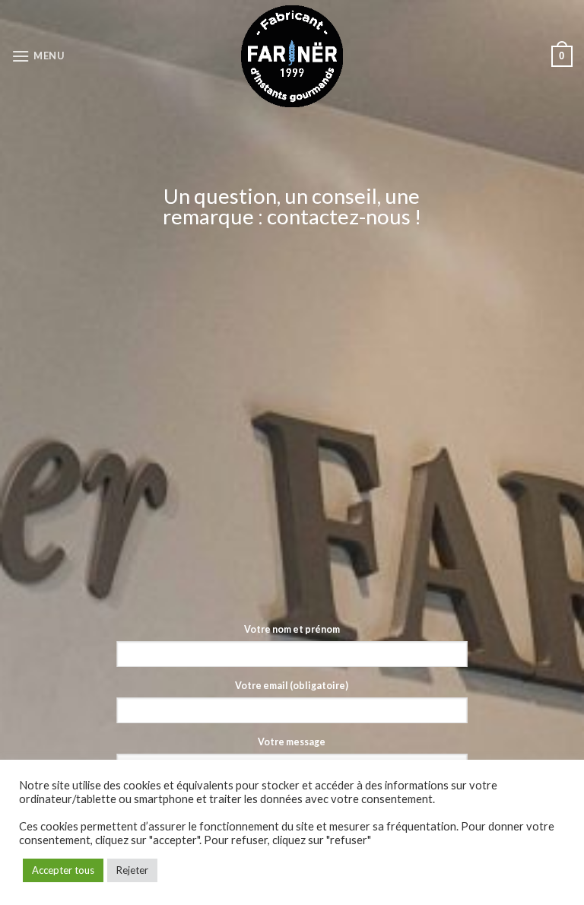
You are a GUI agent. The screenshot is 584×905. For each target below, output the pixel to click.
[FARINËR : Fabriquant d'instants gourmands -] (292, 56)
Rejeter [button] (132, 870)
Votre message (291, 742)
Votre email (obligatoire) (291, 685)
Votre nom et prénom (292, 629)
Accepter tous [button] (63, 870)
